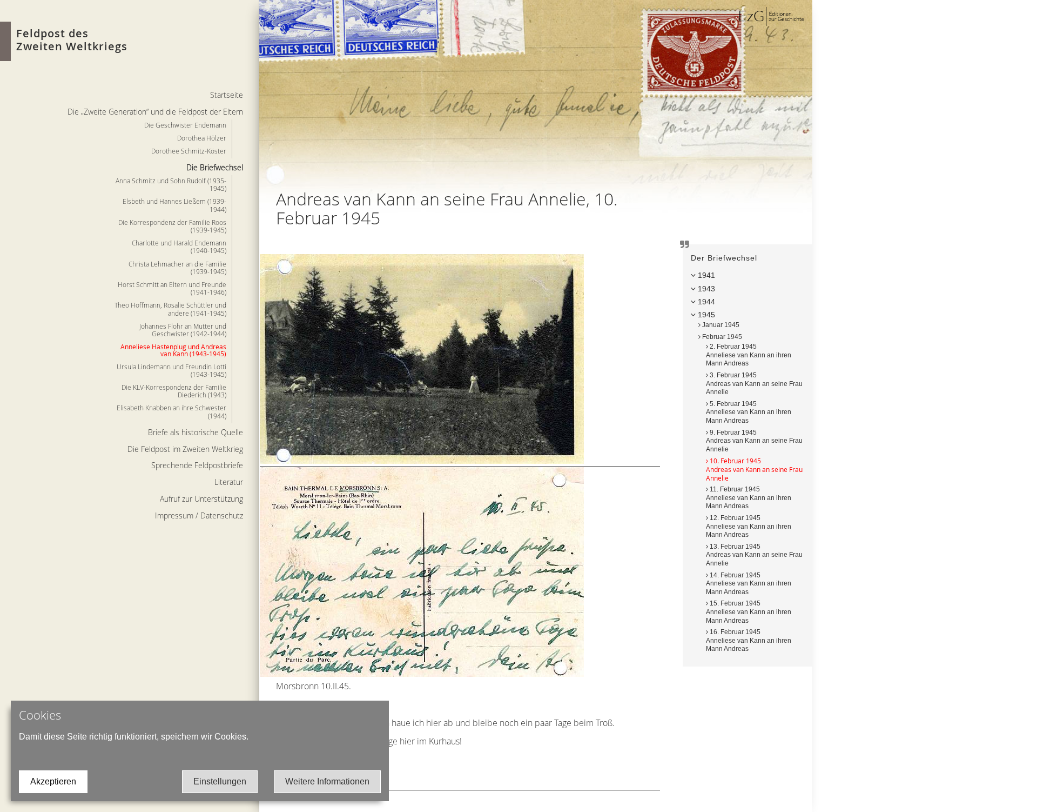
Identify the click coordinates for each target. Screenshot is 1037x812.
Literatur (228, 482)
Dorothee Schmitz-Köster (188, 151)
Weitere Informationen (327, 781)
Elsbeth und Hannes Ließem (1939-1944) (174, 205)
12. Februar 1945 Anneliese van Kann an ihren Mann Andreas (748, 526)
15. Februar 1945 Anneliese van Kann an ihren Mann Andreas (748, 612)
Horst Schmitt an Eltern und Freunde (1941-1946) (172, 288)
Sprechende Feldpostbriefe (197, 465)
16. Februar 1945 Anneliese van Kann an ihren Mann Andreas (748, 640)
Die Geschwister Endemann (185, 125)
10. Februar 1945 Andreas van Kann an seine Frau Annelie (754, 469)
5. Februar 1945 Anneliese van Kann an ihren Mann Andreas (748, 412)
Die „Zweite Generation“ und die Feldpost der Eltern (155, 112)
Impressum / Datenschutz (199, 515)
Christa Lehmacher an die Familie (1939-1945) (177, 267)
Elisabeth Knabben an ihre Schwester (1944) (171, 411)
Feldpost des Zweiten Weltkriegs (71, 40)
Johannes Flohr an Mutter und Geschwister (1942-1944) (182, 330)
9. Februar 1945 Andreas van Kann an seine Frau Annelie (754, 441)
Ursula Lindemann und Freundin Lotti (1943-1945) (171, 370)
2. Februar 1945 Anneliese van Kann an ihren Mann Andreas (748, 355)
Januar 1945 (720, 325)
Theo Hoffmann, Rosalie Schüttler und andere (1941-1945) (170, 309)
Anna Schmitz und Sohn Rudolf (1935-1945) (171, 184)
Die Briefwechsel (214, 167)
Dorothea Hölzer (201, 138)
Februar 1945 (721, 337)
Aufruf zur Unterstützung (201, 499)
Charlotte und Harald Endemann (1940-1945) (179, 246)
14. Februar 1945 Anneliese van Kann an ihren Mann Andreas (748, 583)
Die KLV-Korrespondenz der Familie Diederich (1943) (174, 391)
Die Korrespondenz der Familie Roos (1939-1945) (172, 226)
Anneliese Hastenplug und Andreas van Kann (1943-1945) (173, 350)
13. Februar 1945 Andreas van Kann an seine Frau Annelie (754, 555)
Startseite (226, 95)
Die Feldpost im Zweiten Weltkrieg (185, 449)
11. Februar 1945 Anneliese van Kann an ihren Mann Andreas (748, 497)
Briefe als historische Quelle (195, 432)
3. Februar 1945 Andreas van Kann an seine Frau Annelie (754, 383)
